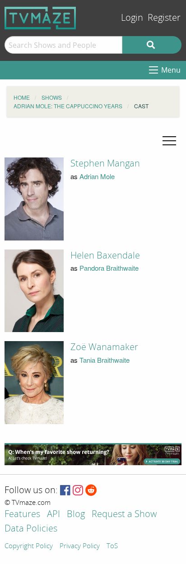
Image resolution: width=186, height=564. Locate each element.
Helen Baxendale (105, 255)
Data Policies (31, 529)
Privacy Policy (80, 546)
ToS (112, 546)
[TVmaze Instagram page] (78, 490)
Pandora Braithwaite (109, 268)
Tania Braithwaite (104, 360)
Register (164, 18)
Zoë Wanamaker (104, 347)
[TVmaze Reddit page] (91, 490)
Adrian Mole (97, 176)
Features (22, 514)
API (53, 514)
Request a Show (124, 514)
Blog (76, 514)
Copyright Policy (29, 546)
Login (132, 18)
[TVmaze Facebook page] (65, 490)
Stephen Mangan (105, 163)
